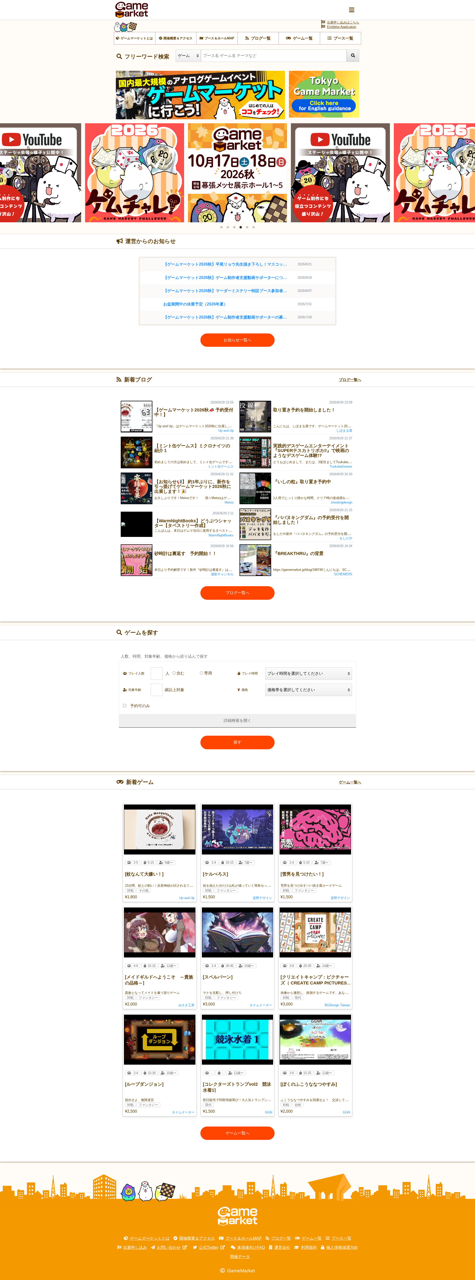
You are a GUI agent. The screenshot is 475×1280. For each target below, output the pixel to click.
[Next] (467, 172)
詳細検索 (231, 720)
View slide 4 (240, 227)
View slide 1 (221, 227)
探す (237, 742)
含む (180, 673)
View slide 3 (234, 227)
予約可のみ (140, 706)
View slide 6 (253, 227)
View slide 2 (228, 227)
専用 (208, 673)
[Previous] (7, 172)
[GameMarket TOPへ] (237, 1216)
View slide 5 (247, 227)
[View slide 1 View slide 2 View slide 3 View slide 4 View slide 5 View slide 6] (237, 172)
